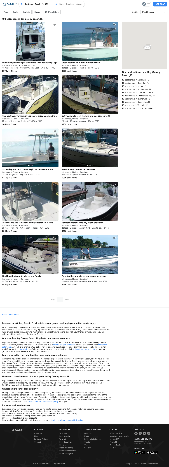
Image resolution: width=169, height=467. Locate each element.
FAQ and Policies (41, 439)
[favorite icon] (54, 24)
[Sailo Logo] (9, 4)
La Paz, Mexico (115, 433)
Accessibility (153, 464)
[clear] (56, 4)
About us (38, 433)
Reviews (62, 445)
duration (70, 4)
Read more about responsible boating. (66, 420)
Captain (26, 12)
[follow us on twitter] (136, 433)
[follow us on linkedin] (148, 433)
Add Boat (160, 4)
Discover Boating (66, 448)
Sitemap (143, 464)
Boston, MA (114, 439)
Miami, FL (113, 442)
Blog (36, 436)
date (61, 4)
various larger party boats (83, 349)
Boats (15, 12)
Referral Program (66, 453)
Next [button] (67, 299)
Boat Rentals (64, 436)
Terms (135, 464)
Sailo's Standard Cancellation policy (42, 401)
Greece (87, 445)
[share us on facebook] (140, 433)
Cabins (37, 12)
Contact (37, 442)
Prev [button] (53, 299)
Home (4, 314)
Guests (79, 4)
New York (88, 433)
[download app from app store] (152, 452)
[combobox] (40, 4)
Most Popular (148, 12)
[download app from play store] (139, 452)
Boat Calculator (65, 442)
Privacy (127, 464)
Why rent (63, 433)
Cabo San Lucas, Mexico (119, 436)
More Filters (53, 12)
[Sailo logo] (21, 429)
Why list (62, 439)
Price (6, 12)
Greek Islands (115, 445)
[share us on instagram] (144, 433)
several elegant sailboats (64, 344)
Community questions (68, 451)
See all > (87, 448)
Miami (86, 436)
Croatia (87, 442)
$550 (147, 48)
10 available (24, 349)
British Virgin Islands (92, 439)
